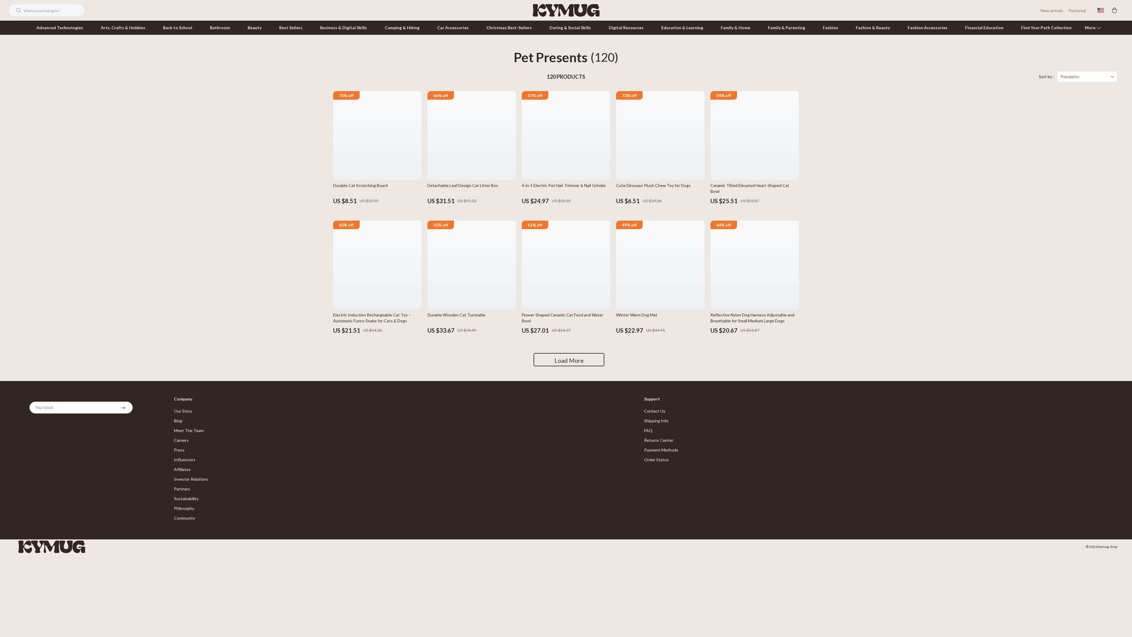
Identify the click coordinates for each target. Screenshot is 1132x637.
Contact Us (654, 410)
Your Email (44, 407)
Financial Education (984, 27)
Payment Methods (661, 449)
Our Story (183, 410)
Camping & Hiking (402, 27)
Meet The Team (189, 430)
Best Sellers (290, 27)
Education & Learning (682, 27)
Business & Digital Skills (343, 27)
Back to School (177, 27)
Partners (182, 488)
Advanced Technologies (60, 27)
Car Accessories (453, 27)
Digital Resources (626, 27)
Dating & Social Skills (570, 27)
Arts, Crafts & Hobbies (123, 27)
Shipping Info (656, 420)
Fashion (830, 27)
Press (179, 449)
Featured (1077, 10)
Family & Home (735, 27)
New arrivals (1052, 10)
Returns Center (658, 440)
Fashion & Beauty (873, 27)
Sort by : (1046, 76)
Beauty (254, 27)
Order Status (656, 459)
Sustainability (186, 498)
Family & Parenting (786, 27)
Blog (178, 420)
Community (184, 518)
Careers (181, 440)
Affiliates (182, 469)
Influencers (184, 459)
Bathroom (220, 27)
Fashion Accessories (927, 27)
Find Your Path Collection (1046, 27)
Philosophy (184, 508)
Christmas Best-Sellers (509, 27)
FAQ (648, 430)
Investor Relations (191, 479)
